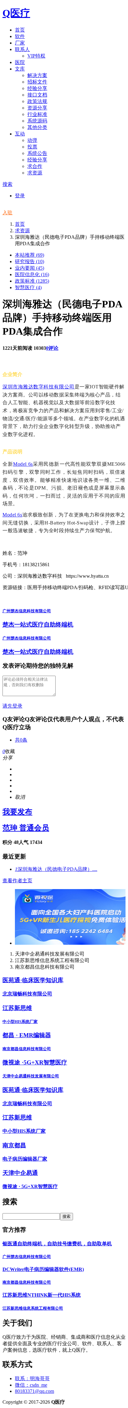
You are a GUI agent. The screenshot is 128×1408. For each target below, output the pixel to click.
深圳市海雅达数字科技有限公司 (38, 386)
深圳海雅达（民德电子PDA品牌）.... (56, 869)
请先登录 (12, 705)
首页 (20, 224)
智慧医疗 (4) (28, 287)
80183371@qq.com (34, 1391)
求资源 (22, 230)
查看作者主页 (17, 880)
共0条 (21, 740)
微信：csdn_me (31, 1385)
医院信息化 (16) (32, 274)
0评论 (52, 348)
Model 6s (23, 464)
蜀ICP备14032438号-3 (88, 1402)
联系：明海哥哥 (32, 1378)
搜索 (7, 184)
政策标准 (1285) (32, 281)
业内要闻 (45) (29, 268)
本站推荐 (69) (29, 255)
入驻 (7, 212)
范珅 (25, 828)
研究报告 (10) (29, 261)
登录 (20, 195)
